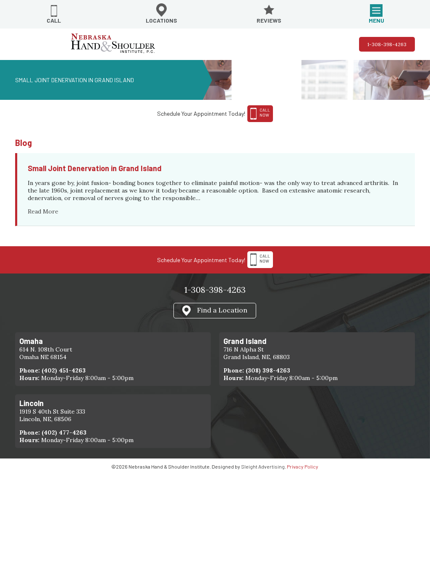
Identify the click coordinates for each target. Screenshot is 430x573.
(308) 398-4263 (268, 370)
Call (54, 20)
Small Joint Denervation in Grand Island (95, 168)
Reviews (269, 20)
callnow (265, 112)
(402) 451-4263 (64, 370)
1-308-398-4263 (386, 44)
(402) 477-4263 (64, 432)
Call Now (265, 258)
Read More (43, 211)
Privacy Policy (302, 466)
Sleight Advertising (263, 466)
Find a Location (222, 310)
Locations (161, 20)
